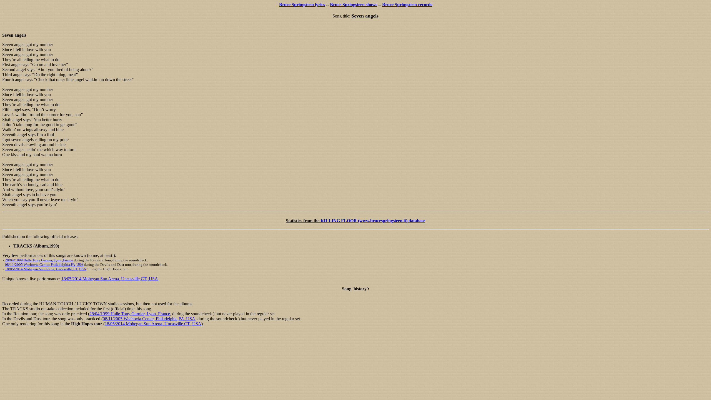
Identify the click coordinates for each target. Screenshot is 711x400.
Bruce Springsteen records (407, 4)
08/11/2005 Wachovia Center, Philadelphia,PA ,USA (44, 264)
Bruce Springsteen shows (353, 4)
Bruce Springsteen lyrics (302, 4)
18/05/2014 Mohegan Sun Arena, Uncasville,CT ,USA (45, 269)
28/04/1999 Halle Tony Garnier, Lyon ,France (39, 260)
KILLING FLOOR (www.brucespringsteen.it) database (373, 220)
